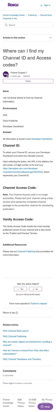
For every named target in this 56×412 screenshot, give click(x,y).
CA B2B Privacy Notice (32, 403)
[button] (41, 5)
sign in (12, 383)
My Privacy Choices (47, 401)
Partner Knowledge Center (14, 15)
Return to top (9, 312)
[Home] (13, 6)
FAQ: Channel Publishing (14, 336)
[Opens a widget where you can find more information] (45, 407)
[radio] (20, 289)
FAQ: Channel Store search (16, 330)
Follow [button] (28, 81)
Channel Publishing (26, 251)
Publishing (32, 15)
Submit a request (39, 303)
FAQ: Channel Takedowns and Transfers (22, 359)
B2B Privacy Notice (21, 403)
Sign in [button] (47, 5)
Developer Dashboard (41, 138)
